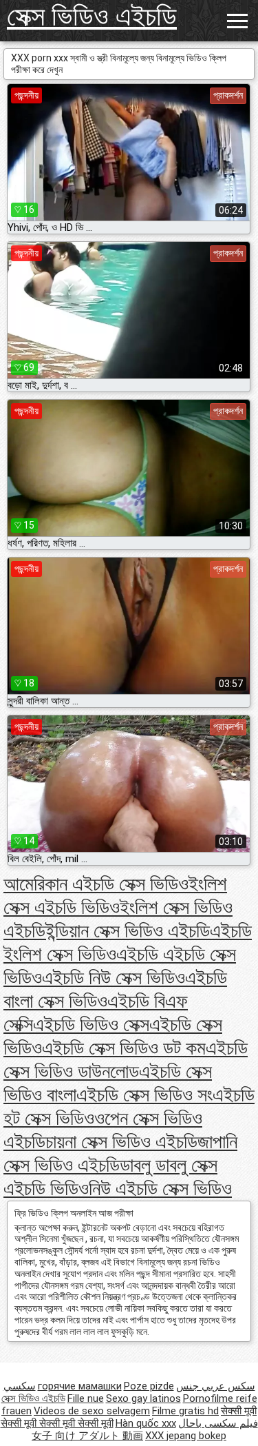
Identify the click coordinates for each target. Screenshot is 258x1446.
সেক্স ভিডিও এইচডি (92, 16)
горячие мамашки (80, 1386)
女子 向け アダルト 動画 (87, 1435)
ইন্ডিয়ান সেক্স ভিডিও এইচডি (127, 930)
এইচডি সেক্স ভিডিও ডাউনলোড (125, 1060)
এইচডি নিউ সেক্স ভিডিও (113, 977)
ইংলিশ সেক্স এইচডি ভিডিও (115, 896)
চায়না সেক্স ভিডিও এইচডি (121, 1141)
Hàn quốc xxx (146, 1423)
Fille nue (85, 1398)
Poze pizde (149, 1386)
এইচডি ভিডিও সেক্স (91, 1024)
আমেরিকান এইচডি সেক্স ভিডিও (96, 884)
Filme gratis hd (185, 1411)
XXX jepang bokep (185, 1435)
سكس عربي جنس (215, 1386)
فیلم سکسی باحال (218, 1423)
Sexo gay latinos (143, 1398)
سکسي (19, 1386)
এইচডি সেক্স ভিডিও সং (144, 1094)
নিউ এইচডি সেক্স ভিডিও (160, 1188)
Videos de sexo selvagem (92, 1411)
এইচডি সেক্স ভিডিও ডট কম (124, 1048)
